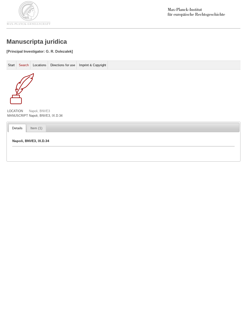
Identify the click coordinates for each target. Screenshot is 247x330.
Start (11, 65)
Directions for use (62, 65)
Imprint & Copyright (92, 65)
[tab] (17, 128)
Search (24, 65)
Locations (39, 65)
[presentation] (17, 128)
